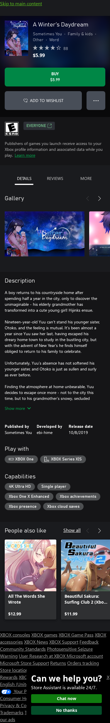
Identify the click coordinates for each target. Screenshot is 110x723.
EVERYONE (36, 126)
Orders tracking (83, 663)
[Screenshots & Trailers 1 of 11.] (44, 233)
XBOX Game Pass (76, 635)
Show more (15, 408)
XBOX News (36, 642)
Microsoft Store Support (24, 663)
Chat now (66, 698)
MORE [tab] (86, 178)
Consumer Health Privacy (25, 698)
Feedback (89, 642)
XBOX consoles (15, 635)
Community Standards (23, 649)
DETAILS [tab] (24, 178)
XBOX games (44, 635)
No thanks (66, 710)
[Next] (99, 198)
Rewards (9, 677)
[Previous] (88, 198)
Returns (58, 663)
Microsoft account (85, 656)
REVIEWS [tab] (55, 178)
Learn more (25, 155)
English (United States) (23, 684)
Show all (72, 530)
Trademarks (11, 712)
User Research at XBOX (43, 656)
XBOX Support (63, 642)
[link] (30, 580)
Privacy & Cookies (18, 705)
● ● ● (96, 100)
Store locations (15, 670)
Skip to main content (21, 3)
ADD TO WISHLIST (46, 100)
